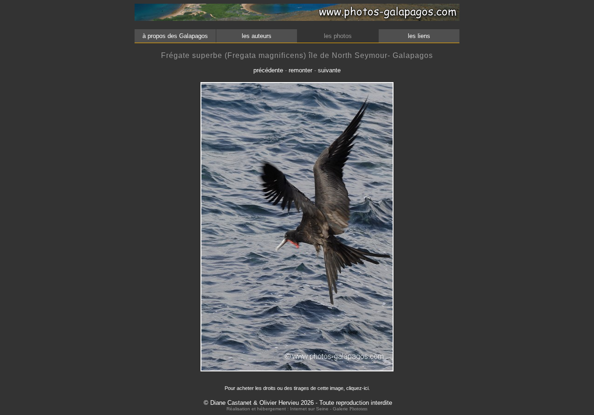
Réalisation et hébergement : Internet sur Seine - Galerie (287, 408)
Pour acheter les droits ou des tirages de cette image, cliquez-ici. (297, 388)
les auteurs (257, 35)
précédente (268, 70)
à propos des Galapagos (175, 35)
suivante (329, 70)
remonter (300, 70)
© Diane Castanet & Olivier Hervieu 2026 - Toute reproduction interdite (298, 402)
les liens (419, 35)
